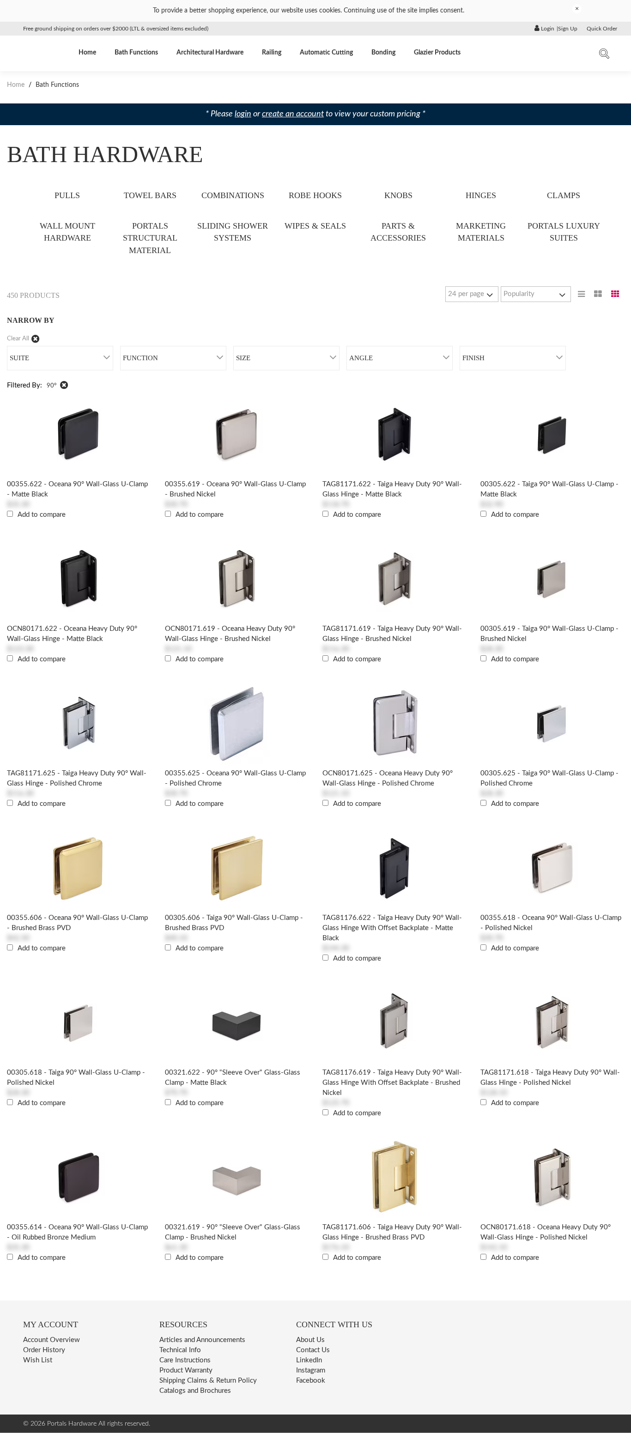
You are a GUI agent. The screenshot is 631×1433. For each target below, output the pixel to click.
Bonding (383, 52)
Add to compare (42, 514)
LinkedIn (309, 1360)
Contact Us (313, 1350)
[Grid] (615, 294)
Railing (271, 52)
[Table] (598, 294)
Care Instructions (185, 1360)
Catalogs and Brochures (195, 1390)
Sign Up (567, 28)
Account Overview (51, 1339)
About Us (310, 1339)
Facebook (310, 1380)
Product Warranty (185, 1370)
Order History (44, 1350)
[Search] (604, 56)
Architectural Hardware (209, 52)
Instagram (310, 1370)
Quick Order (602, 28)
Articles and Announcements (202, 1339)
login (243, 114)
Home (87, 52)
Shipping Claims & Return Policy (208, 1380)
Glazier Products (437, 52)
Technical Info (180, 1350)
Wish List (37, 1360)
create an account (293, 114)
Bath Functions (136, 52)
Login (547, 28)
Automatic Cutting (326, 52)
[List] (581, 294)
